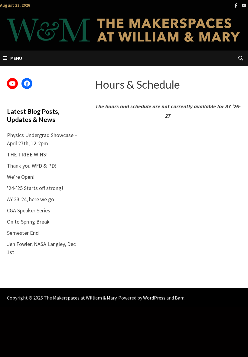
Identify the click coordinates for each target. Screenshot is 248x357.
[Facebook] (236, 5)
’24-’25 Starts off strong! (35, 188)
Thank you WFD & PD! (32, 165)
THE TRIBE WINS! (27, 154)
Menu (16, 58)
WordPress (154, 298)
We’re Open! (21, 176)
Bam (179, 298)
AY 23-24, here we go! (31, 199)
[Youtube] (244, 5)
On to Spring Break (28, 221)
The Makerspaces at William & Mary (80, 298)
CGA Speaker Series (28, 210)
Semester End (23, 232)
